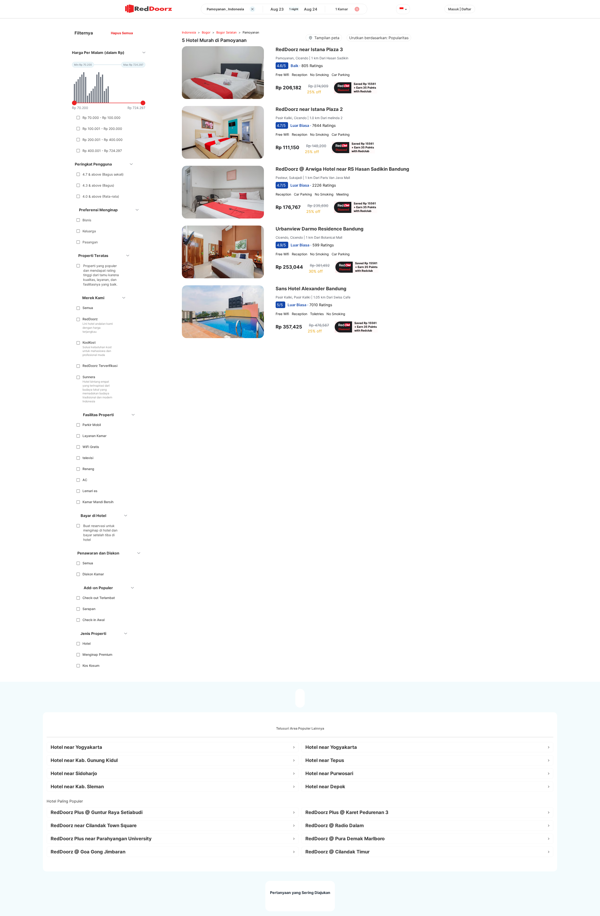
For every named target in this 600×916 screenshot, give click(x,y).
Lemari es (90, 491)
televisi (87, 458)
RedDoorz (90, 319)
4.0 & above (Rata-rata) (100, 196)
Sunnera (88, 377)
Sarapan (88, 609)
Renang (88, 469)
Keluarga (89, 231)
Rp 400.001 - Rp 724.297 (102, 151)
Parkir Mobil (91, 425)
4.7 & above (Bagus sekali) (103, 174)
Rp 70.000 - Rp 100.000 (101, 118)
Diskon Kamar (93, 574)
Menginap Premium (97, 654)
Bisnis (86, 220)
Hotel (86, 643)
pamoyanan (251, 32)
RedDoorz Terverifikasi (99, 366)
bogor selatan (226, 32)
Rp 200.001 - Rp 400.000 (102, 140)
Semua (87, 308)
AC (84, 480)
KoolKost (89, 342)
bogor (206, 32)
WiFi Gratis (90, 447)
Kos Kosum (90, 665)
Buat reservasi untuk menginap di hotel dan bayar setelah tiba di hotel (100, 533)
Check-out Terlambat (98, 598)
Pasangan (90, 242)
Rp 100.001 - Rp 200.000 (102, 129)
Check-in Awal (93, 620)
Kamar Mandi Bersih (97, 502)
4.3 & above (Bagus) (98, 185)
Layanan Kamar (94, 436)
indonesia (189, 32)
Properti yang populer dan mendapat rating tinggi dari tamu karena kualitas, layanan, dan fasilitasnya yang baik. (101, 275)
